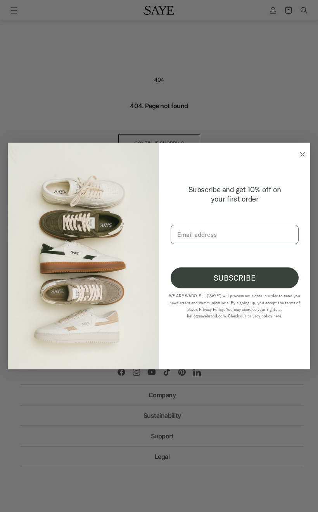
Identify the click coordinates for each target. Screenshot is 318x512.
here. (277, 316)
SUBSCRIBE (235, 278)
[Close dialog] (300, 152)
